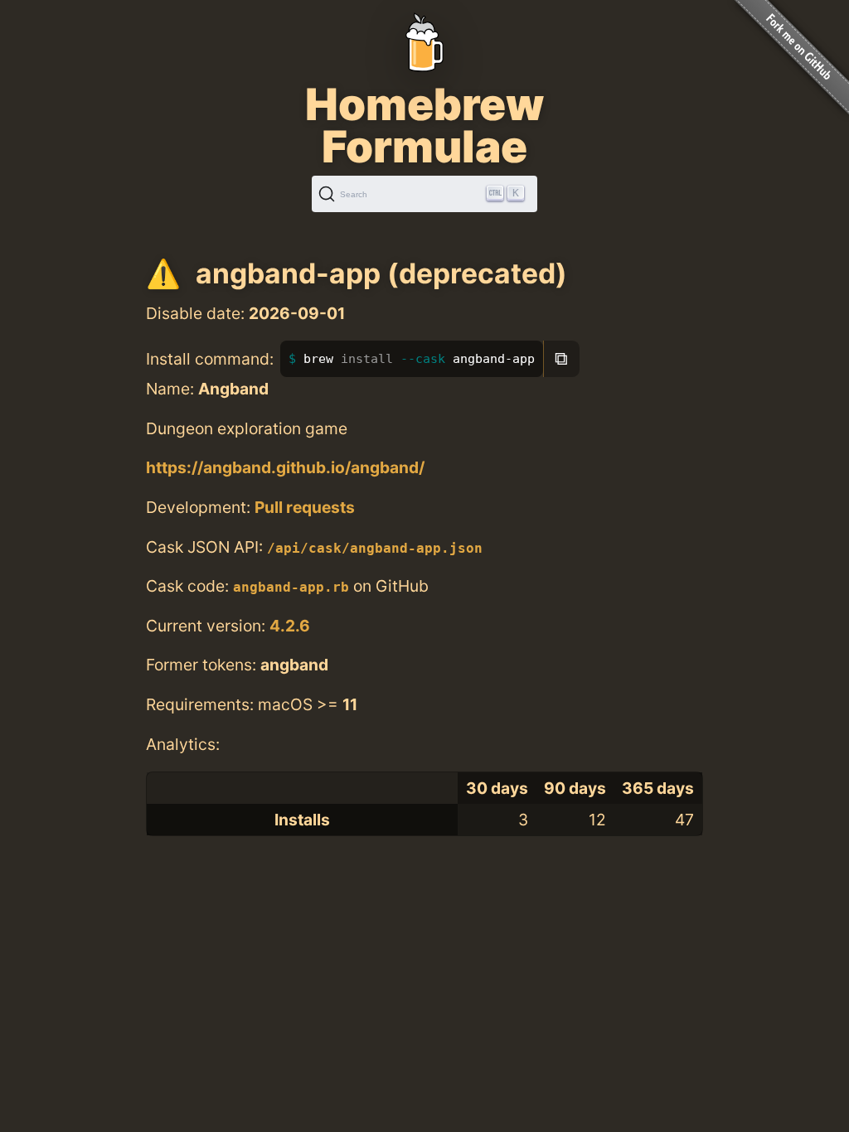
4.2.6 (289, 626)
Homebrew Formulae (424, 125)
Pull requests (305, 507)
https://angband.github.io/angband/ (285, 467)
